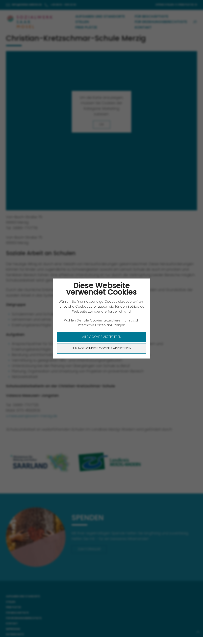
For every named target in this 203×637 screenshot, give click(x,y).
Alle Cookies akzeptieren (101, 337)
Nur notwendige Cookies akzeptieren (101, 348)
